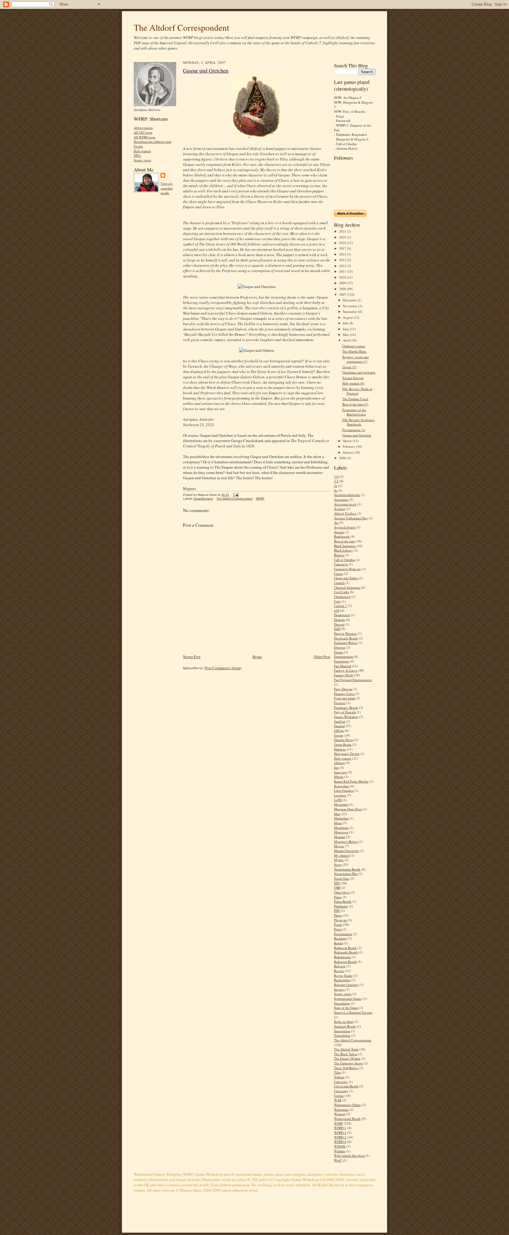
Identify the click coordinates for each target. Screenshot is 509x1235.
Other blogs (342, 892)
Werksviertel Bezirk (347, 1118)
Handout (340, 749)
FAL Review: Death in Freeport (357, 391)
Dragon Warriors (345, 633)
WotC (338, 1160)
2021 (343, 231)
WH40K (340, 1146)
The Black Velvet (345, 1054)
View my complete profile (167, 188)
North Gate (341, 878)
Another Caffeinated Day (351, 518)
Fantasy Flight (343, 675)
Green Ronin (342, 744)
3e (335, 485)
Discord (339, 624)
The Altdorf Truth (346, 1049)
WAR (337, 1100)
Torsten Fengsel (352, 378)
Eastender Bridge (345, 642)
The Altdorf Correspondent (181, 27)
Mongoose (341, 832)
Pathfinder (341, 906)
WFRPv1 (340, 1128)
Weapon (339, 1114)
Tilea (337, 1072)
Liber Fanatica (343, 790)
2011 (343, 271)
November (350, 306)
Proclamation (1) (353, 430)
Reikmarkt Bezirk (346, 952)
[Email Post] (235, 494)
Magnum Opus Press (348, 809)
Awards (339, 532)
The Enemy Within (347, 1058)
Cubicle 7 (340, 605)
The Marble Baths (354, 351)
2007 (343, 294)
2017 (343, 248)
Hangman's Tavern (346, 753)
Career (338, 573)
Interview (340, 772)
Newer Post (192, 656)
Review (339, 971)
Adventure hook (345, 504)
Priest (337, 929)
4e (335, 490)
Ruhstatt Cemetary (346, 984)
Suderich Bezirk (345, 1026)
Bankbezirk (342, 536)
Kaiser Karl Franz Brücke (351, 781)
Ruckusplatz (342, 980)
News (337, 864)
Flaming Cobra (344, 693)
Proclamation (343, 934)
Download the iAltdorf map (152, 141)
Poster (338, 924)
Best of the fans (344, 541)
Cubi (337, 601)
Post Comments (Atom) (223, 667)
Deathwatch (342, 615)
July (346, 323)
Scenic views (142, 160)
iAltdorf (339, 762)
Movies (339, 846)
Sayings (339, 989)
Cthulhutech (342, 596)
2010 (343, 277)
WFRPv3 (340, 1137)
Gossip (138, 146)
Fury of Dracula (345, 712)
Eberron (339, 647)
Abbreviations (143, 127)
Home (257, 656)
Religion (340, 966)
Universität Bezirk (346, 1086)
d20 (336, 610)
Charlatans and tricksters (358, 372)
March (348, 441)
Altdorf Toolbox (345, 513)
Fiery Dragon (343, 689)
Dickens (339, 619)
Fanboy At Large (345, 670)
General (339, 726)
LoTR (338, 800)
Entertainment (203, 498)
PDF (337, 910)
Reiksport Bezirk (345, 961)
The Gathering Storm (348, 1063)
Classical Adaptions (347, 587)
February (349, 446)
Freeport (340, 703)
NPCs (137, 155)
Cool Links (341, 592)
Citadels (339, 582)
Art (336, 522)
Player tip (340, 920)
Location (340, 795)
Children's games (353, 346)
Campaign (341, 564)
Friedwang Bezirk (346, 707)
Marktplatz (341, 818)
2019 (343, 237)
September (350, 311)
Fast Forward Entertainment (353, 680)
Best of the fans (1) (355, 404)
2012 (343, 266)
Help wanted (142, 151)
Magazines (341, 804)
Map (337, 814)
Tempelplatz (342, 1035)
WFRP (260, 498)
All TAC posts (143, 132)
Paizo (337, 897)
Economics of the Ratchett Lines (354, 412)
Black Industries (345, 546)
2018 (343, 243)
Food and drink (344, 698)
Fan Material (342, 666)
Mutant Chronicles (346, 850)
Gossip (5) (349, 367)
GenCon (339, 721)
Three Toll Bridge (346, 1068)
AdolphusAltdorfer (347, 495)
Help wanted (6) (353, 383)
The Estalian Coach (355, 399)
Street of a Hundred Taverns (353, 1012)
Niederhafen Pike (346, 873)
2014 (343, 254)
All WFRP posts (144, 137)
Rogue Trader (343, 975)
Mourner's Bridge (346, 841)
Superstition (342, 1031)
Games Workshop (346, 716)
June (346, 329)
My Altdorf (342, 855)
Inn (336, 767)
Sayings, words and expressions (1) (355, 359)
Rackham (340, 938)
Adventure (341, 499)
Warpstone (341, 1109)
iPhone (338, 776)
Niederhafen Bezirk (347, 869)
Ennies (338, 652)
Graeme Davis (343, 739)
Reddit (338, 943)
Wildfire (339, 1151)
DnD (337, 629)
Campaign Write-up (347, 569)
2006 (343, 458)
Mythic (339, 860)
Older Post (322, 656)
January (348, 452)
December (350, 300)
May (346, 334)
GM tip (339, 730)
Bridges (339, 555)
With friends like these (349, 1155)
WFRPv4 (340, 1141)
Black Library (343, 550)
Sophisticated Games (348, 998)
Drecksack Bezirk (346, 638)
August (348, 317)
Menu (338, 823)
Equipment (341, 661)
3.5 (336, 481)
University (341, 1091)
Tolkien (339, 1077)
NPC (337, 883)
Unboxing (341, 1081)
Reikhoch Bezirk (345, 948)
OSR (337, 887)
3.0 (336, 476)
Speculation (342, 1003)
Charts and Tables (346, 578)
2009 (343, 283)
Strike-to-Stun (343, 1021)
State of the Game (346, 1007)
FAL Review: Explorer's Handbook (358, 422)
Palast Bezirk (342, 901)
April (347, 340)
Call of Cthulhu (344, 559)
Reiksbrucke (342, 957)
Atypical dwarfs (345, 527)
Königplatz (341, 786)
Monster (339, 837)
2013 (343, 260)
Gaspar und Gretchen (205, 70)
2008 (343, 289)
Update (339, 1095)
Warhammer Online (347, 1104)
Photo (338, 915)
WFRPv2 (340, 1132)
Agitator (339, 508)
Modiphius (341, 827)
